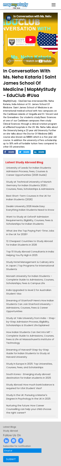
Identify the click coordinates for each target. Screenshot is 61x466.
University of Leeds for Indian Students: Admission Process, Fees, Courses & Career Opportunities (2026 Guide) (28, 171)
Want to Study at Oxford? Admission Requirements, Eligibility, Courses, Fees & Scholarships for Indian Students (29, 220)
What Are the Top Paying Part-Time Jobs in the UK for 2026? (30, 232)
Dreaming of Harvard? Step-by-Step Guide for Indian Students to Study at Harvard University (28, 353)
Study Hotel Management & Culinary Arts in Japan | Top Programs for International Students (30, 265)
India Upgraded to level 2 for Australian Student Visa (28, 291)
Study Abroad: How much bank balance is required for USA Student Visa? (30, 386)
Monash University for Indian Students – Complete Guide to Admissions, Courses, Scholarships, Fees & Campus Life (30, 279)
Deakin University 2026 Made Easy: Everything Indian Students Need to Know (30, 208)
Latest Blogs (9, 426)
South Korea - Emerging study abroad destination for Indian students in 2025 (28, 376)
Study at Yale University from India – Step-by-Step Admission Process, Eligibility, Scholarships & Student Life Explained (31, 321)
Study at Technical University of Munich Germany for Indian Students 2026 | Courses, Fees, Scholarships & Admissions (30, 185)
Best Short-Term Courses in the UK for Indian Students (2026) (28, 197)
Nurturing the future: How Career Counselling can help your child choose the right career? (28, 409)
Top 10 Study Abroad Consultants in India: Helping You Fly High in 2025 (30, 253)
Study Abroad (10, 430)
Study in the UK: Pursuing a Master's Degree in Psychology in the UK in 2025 (28, 396)
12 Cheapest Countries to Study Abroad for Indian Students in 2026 (29, 242)
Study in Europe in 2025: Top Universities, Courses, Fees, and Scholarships (29, 365)
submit (11, 459)
